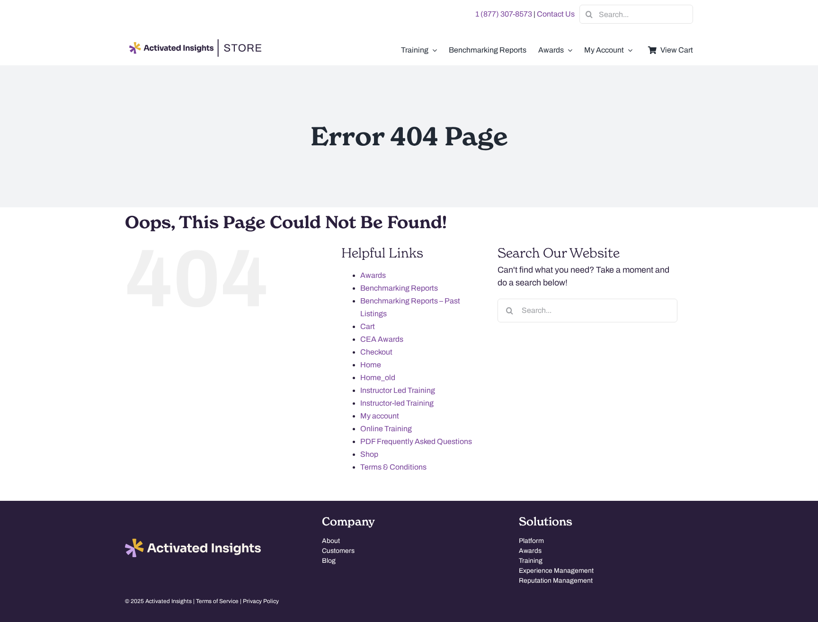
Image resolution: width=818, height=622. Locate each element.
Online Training (386, 429)
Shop (369, 454)
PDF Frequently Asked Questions (416, 441)
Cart (367, 326)
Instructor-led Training (397, 403)
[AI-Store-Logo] (193, 43)
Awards (373, 275)
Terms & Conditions (393, 467)
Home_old (377, 377)
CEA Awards (381, 339)
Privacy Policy (261, 601)
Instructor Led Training (397, 390)
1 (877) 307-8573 (503, 14)
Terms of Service (217, 601)
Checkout (376, 352)
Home (370, 365)
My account (379, 416)
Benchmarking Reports (399, 288)
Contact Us (556, 14)
